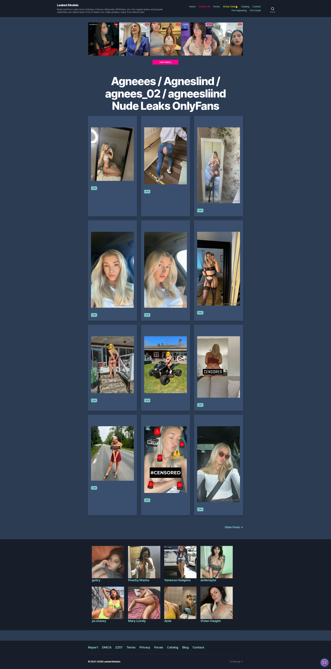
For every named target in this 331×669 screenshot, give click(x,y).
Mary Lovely (137, 621)
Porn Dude (255, 10)
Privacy (144, 647)
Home (192, 6)
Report (93, 647)
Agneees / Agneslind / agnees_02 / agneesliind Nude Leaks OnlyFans (165, 93)
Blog (185, 647)
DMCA (106, 647)
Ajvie (167, 621)
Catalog (245, 6)
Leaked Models (67, 5)
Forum (216, 6)
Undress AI (204, 6)
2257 (118, 647)
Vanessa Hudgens (177, 580)
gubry (96, 580)
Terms (131, 647)
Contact (256, 6)
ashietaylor (208, 580)
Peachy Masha (138, 580)
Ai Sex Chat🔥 (230, 6)
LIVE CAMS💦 (165, 62)
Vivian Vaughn (210, 621)
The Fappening (239, 10)
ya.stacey (99, 621)
